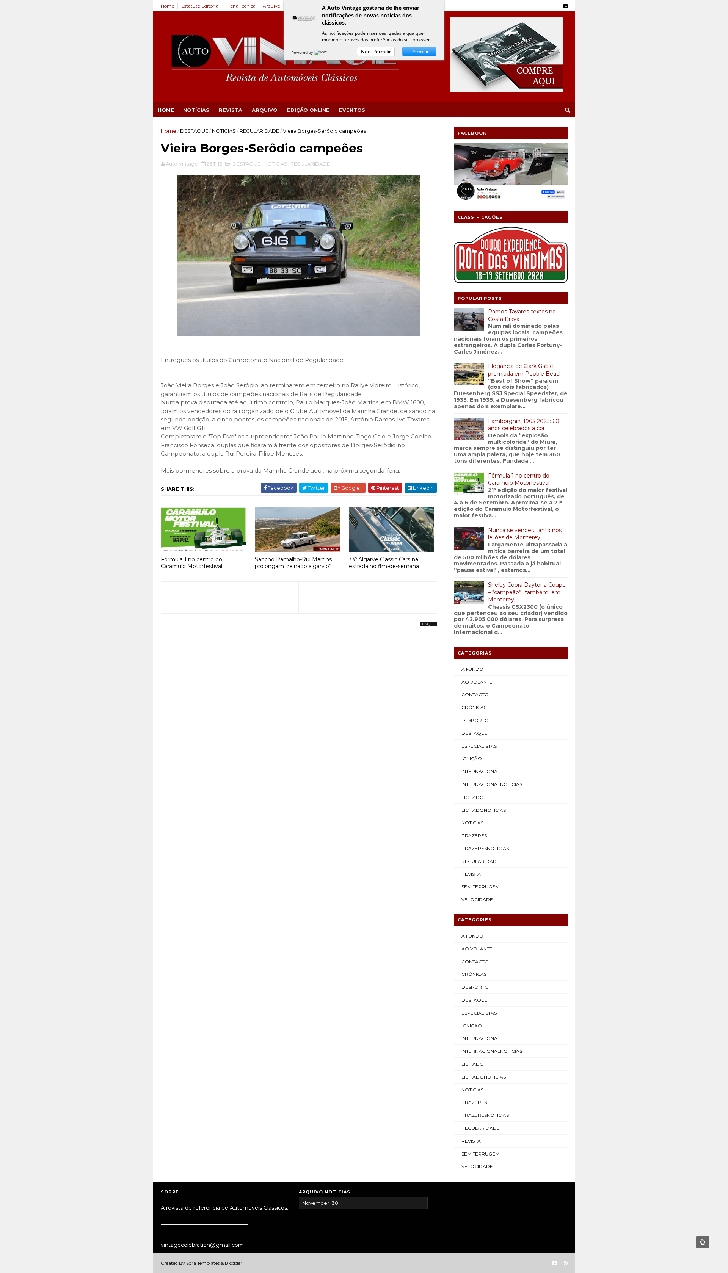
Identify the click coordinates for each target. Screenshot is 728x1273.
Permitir (419, 52)
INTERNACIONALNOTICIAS (491, 784)
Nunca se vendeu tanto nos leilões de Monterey (525, 534)
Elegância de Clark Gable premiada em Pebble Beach (525, 370)
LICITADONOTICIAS (483, 810)
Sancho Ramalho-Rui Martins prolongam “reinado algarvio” (293, 563)
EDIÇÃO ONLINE (308, 110)
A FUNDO (472, 669)
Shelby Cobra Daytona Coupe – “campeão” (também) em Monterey (527, 592)
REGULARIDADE (259, 131)
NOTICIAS (224, 131)
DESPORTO (475, 720)
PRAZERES (474, 835)
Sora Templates (203, 1263)
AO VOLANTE (477, 682)
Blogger (233, 1263)
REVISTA (230, 110)
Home (167, 6)
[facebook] (565, 6)
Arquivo (271, 6)
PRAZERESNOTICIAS (485, 848)
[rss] (566, 1263)
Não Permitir (376, 52)
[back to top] (702, 1242)
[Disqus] (299, 719)
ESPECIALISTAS (479, 746)
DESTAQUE (194, 131)
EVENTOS (352, 110)
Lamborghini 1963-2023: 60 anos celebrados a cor (523, 425)
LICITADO (472, 797)
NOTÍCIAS (196, 110)
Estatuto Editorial (200, 6)
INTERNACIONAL (480, 771)
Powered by (303, 52)
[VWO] (322, 52)
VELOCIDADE (477, 899)
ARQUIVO (265, 110)
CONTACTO (475, 694)
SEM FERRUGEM (480, 886)
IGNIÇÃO (471, 758)
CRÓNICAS (473, 707)
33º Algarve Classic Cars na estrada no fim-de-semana (384, 563)
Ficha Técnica (241, 6)
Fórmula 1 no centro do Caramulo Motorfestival (191, 563)
